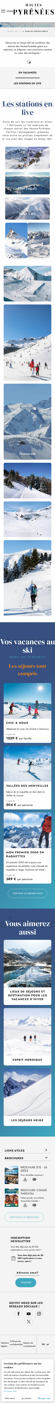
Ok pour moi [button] (44, 1398)
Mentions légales (5, 1344)
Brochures (14, 1158)
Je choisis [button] (26, 1398)
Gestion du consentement (29, 1344)
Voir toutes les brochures (24, 1217)
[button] (28, 62)
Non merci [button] (10, 1398)
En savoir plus (10, 1391)
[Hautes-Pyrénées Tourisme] (33, 9)
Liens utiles (15, 1151)
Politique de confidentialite (16, 1343)
